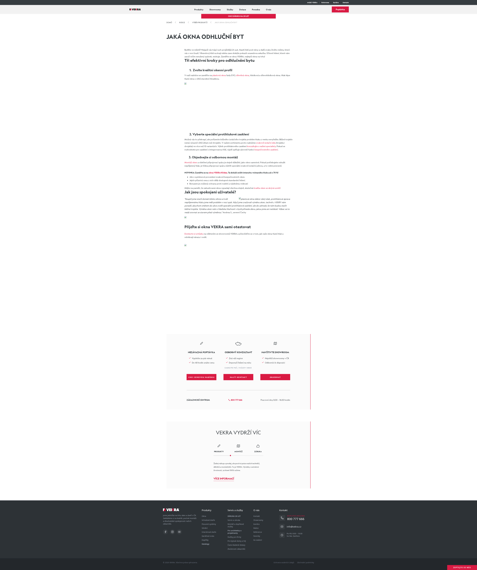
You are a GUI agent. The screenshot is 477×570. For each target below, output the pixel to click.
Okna (204, 516)
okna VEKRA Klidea (218, 172)
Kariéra (336, 2)
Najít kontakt (238, 377)
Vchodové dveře (208, 520)
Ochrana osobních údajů (284, 562)
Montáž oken (190, 162)
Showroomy (215, 9)
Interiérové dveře (209, 532)
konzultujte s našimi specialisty (261, 146)
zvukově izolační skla (266, 142)
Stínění (205, 528)
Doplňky (205, 540)
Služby (230, 9)
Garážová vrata (208, 536)
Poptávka (340, 9)
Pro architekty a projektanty (234, 531)
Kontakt (346, 2)
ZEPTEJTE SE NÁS (462, 567)
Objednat (275, 377)
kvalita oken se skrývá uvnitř (267, 188)
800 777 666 (236, 400)
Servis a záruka (234, 520)
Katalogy (205, 544)
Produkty (198, 9)
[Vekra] (135, 9)
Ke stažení (257, 540)
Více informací (224, 478)
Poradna (256, 9)
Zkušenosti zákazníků (236, 549)
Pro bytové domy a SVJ (237, 541)
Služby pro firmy (234, 537)
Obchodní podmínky (305, 562)
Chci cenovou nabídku (201, 377)
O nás (268, 9)
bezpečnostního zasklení (266, 149)
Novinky (256, 536)
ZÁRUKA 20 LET (234, 516)
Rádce (255, 528)
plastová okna (219, 75)
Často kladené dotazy (236, 545)
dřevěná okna (242, 75)
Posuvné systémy (209, 524)
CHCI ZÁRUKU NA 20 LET (238, 16)
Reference (325, 2)
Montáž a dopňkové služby (236, 525)
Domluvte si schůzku (193, 233)
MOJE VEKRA (312, 2)
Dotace (242, 9)
